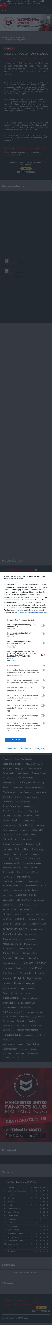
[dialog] (26, 662)
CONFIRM (15, 740)
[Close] (47, 576)
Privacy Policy (39, 749)
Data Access (26, 749)
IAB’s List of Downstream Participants (29, 613)
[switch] (43, 625)
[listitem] (26, 620)
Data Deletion (12, 749)
